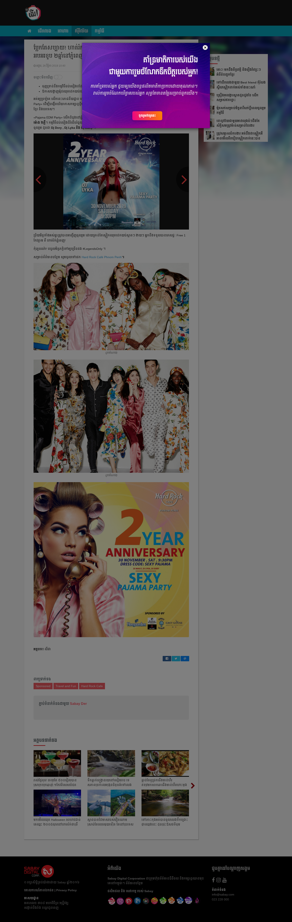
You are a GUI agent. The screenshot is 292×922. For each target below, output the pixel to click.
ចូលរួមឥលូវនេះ (147, 115)
